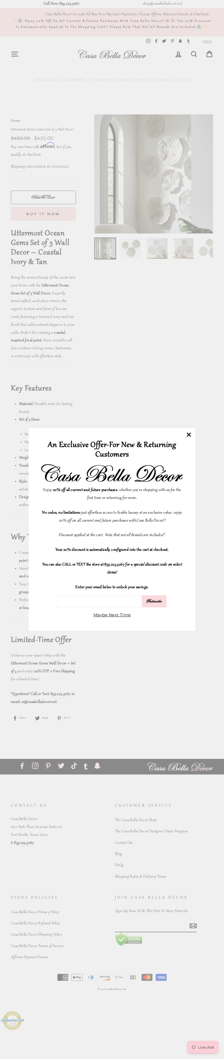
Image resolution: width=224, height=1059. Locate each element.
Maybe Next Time (112, 614)
